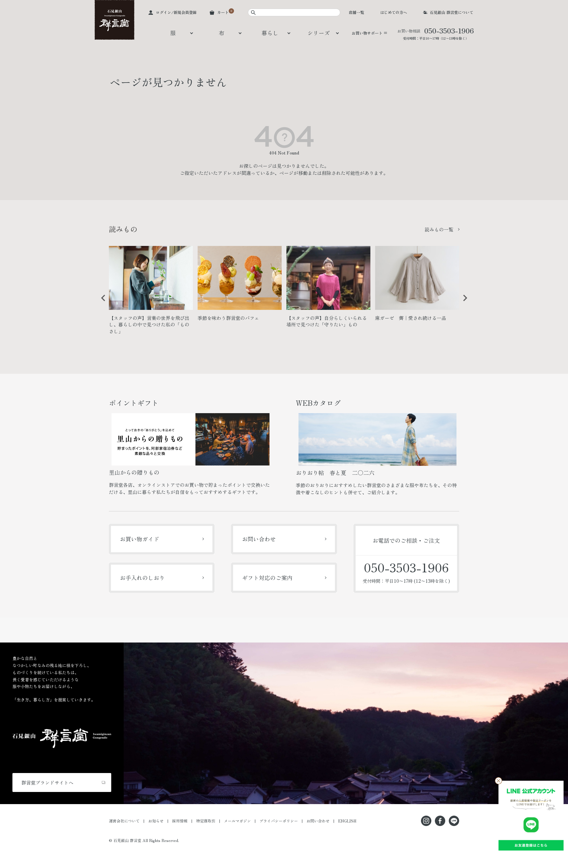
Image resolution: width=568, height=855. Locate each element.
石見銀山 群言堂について (451, 12)
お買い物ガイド (139, 539)
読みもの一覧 (439, 229)
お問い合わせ (259, 539)
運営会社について (124, 821)
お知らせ (156, 821)
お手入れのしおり (142, 578)
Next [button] (463, 302)
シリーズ (318, 33)
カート (223, 12)
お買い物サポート (367, 33)
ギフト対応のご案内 (267, 578)
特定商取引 (205, 821)
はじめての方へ (393, 12)
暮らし (270, 33)
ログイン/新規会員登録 (176, 12)
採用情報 (180, 821)
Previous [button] (101, 302)
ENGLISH (347, 821)
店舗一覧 (356, 12)
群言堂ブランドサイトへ (47, 782)
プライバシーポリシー (278, 821)
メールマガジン (237, 821)
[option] (151, 292)
